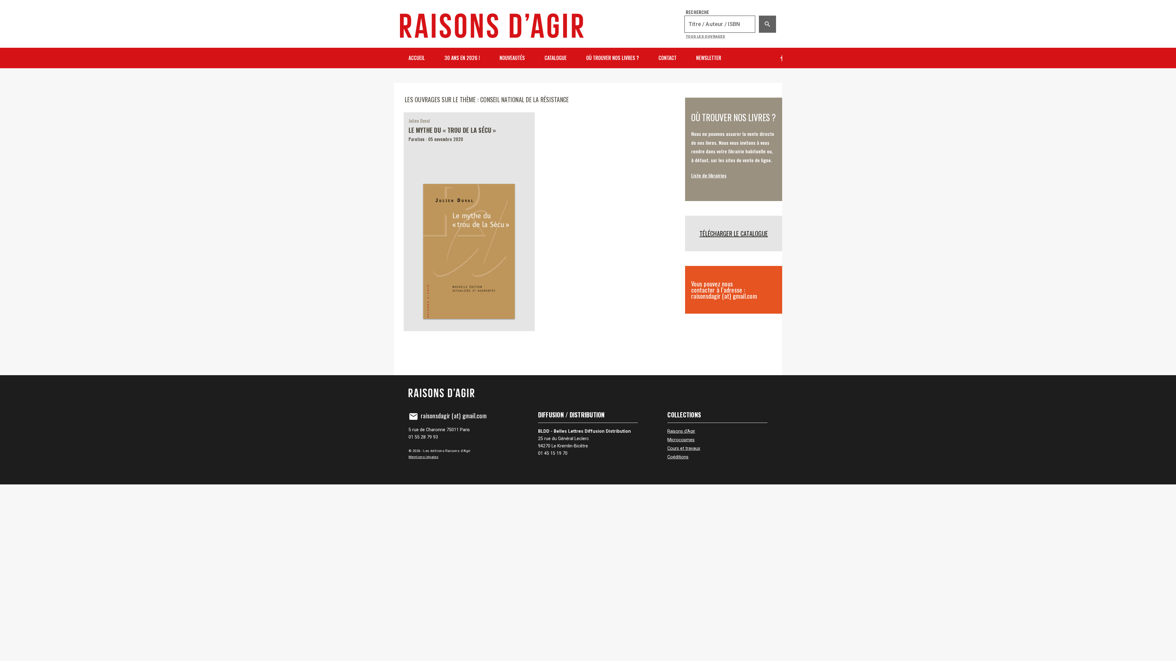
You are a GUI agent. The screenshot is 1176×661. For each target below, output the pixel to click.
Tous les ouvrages (705, 36)
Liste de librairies (708, 175)
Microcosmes (681, 440)
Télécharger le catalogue (733, 233)
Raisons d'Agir (681, 431)
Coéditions (677, 457)
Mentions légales (423, 457)
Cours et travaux (683, 448)
